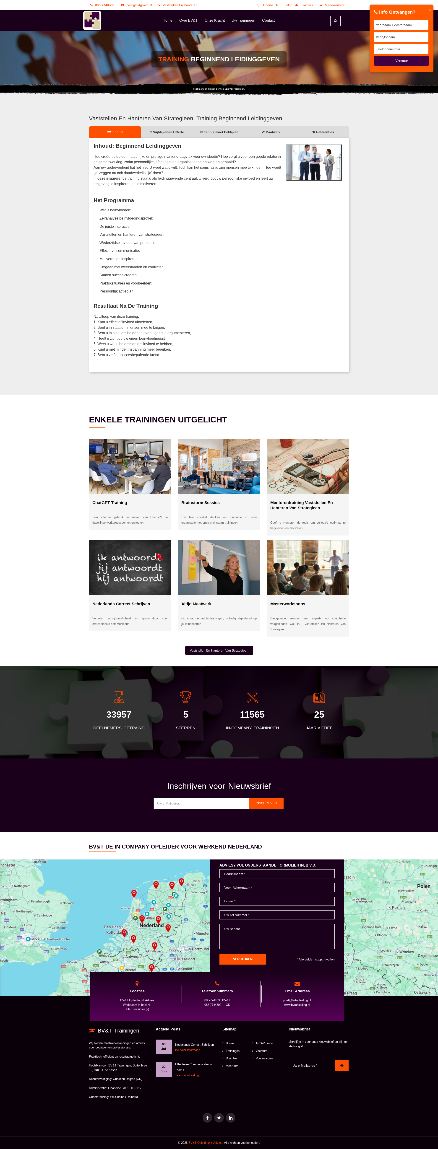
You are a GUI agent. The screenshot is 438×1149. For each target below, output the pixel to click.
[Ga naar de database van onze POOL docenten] (230, 1118)
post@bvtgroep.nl (139, 5)
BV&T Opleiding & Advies (205, 1142)
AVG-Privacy (264, 1043)
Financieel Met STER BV (124, 1088)
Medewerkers (334, 5)
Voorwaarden (264, 1058)
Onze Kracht (215, 20)
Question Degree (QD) (127, 1079)
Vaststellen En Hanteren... (181, 5)
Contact (268, 20)
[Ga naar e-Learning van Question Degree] (207, 1118)
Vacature (261, 1051)
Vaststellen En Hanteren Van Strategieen (219, 650)
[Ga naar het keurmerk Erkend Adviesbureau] (219, 1118)
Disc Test (232, 1058)
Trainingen (233, 1051)
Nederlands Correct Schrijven (194, 1044)
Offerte (268, 5)
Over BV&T (188, 20)
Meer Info (232, 1066)
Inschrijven (266, 803)
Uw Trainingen (243, 20)
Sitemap (229, 1029)
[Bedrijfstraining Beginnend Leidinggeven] (313, 162)
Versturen (243, 959)
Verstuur (401, 61)
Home (167, 20)
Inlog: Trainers (299, 5)
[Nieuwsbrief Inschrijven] (342, 1065)
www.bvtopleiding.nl (297, 1005)
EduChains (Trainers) (124, 1097)
